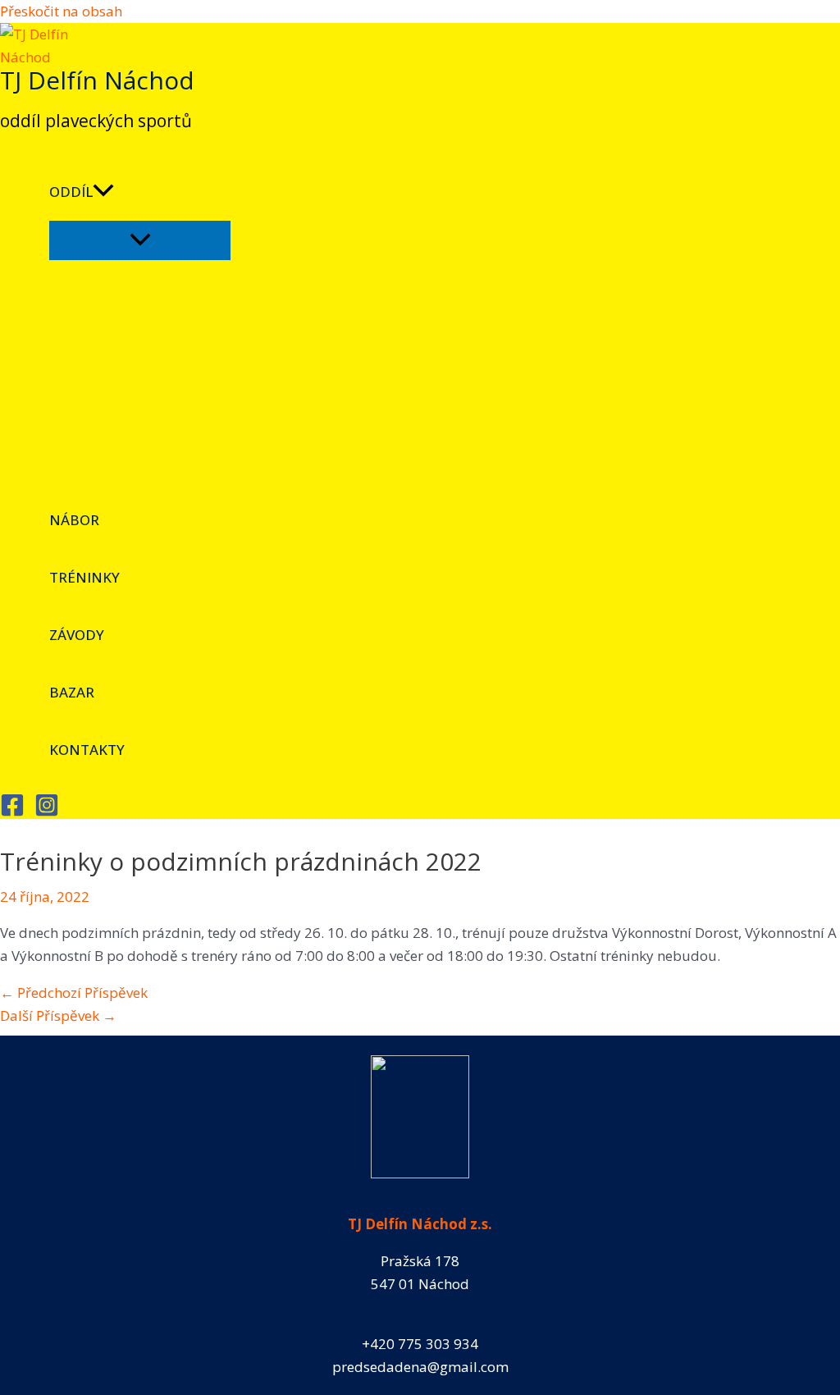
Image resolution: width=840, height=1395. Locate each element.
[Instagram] (46, 812)
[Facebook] (12, 812)
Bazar (71, 692)
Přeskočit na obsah (61, 11)
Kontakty (87, 749)
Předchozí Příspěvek (74, 992)
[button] (103, 192)
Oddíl (71, 191)
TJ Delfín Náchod (97, 80)
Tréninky (84, 577)
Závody (76, 634)
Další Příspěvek (58, 1015)
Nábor (74, 519)
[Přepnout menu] (140, 240)
